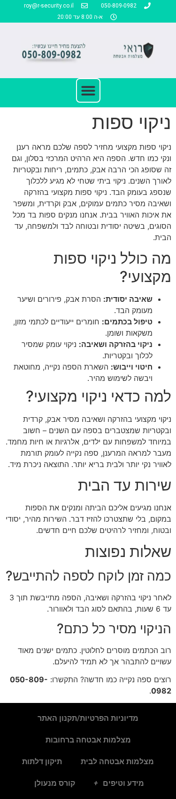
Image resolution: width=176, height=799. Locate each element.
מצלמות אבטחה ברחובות (88, 739)
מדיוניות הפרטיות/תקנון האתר (88, 718)
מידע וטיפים (123, 783)
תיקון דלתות (42, 761)
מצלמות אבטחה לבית (117, 761)
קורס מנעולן (53, 783)
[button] (88, 90)
